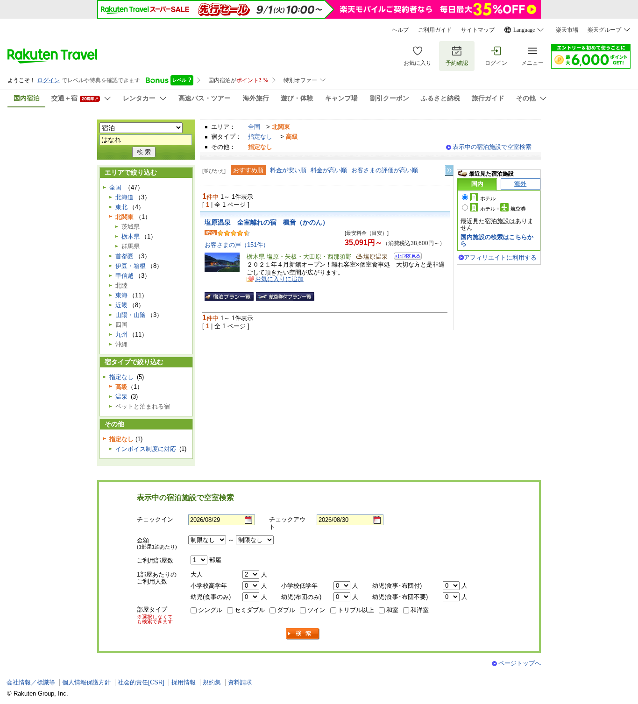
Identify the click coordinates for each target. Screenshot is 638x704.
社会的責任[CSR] (141, 682)
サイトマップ (478, 30)
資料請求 (240, 682)
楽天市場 (567, 30)
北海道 (124, 197)
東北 (121, 207)
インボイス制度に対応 (145, 448)
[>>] (449, 170)
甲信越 (124, 275)
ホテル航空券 (503, 208)
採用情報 (183, 682)
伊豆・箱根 (130, 265)
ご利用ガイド (435, 30)
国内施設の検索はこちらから (497, 240)
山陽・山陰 (130, 314)
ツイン (316, 609)
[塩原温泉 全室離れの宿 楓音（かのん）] (405, 257)
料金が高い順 (329, 170)
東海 (121, 295)
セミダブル (249, 609)
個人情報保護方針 (86, 682)
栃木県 (130, 236)
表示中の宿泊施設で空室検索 (492, 146)
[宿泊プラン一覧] (229, 296)
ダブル (286, 609)
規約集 (212, 682)
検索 (303, 634)
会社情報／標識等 (31, 682)
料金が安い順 (288, 170)
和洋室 (420, 609)
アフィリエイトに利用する (500, 257)
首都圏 (124, 256)
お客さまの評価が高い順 (384, 170)
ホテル (488, 198)
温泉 (121, 396)
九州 (121, 334)
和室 (392, 609)
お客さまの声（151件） (237, 244)
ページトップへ (519, 663)
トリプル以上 (356, 609)
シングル (210, 609)
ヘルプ (400, 30)
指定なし (260, 136)
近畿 (121, 305)
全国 (254, 126)
